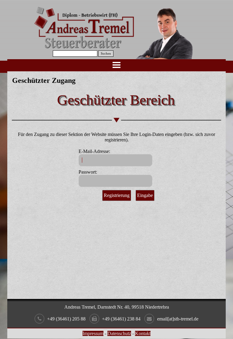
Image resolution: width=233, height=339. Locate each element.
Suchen (106, 53)
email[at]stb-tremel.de (177, 318)
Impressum (93, 333)
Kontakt (142, 333)
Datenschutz (119, 333)
